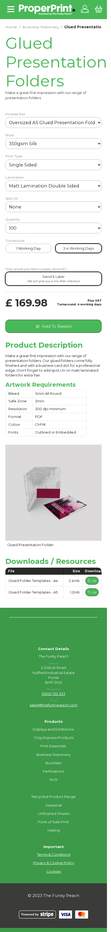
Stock (9, 135)
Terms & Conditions (53, 854)
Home (11, 27)
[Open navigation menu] (11, 9)
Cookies (53, 871)
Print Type (13, 156)
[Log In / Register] (85, 9)
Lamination (14, 177)
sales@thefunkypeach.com (54, 705)
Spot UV (11, 198)
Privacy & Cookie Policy (53, 863)
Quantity (12, 219)
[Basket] (98, 9)
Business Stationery (40, 27)
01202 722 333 (53, 694)
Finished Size (15, 114)
